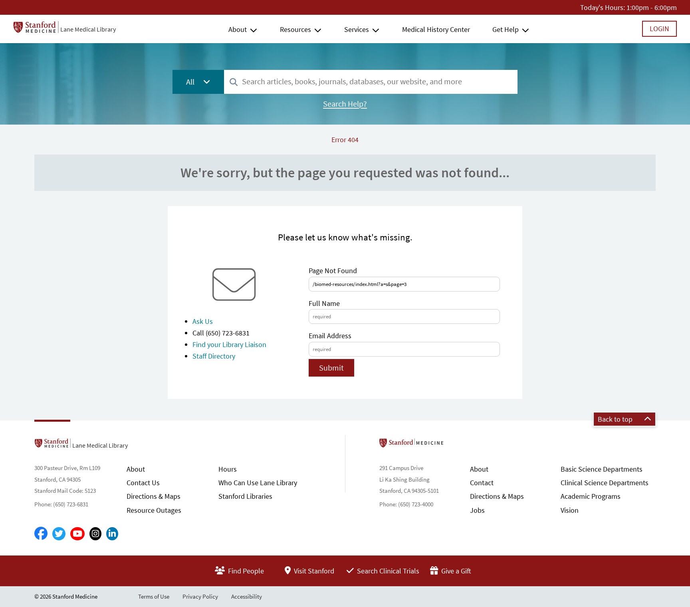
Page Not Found (333, 270)
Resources (295, 29)
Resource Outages (154, 510)
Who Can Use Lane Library (257, 482)
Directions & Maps (153, 496)
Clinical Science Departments (604, 482)
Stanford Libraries (245, 496)
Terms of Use (153, 596)
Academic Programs (591, 496)
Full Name (324, 303)
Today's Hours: (602, 7)
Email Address (330, 335)
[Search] (234, 82)
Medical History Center (436, 29)
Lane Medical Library (88, 29)
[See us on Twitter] (58, 533)
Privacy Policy (200, 596)
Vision (570, 510)
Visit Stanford (313, 570)
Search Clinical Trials (387, 570)
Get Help (505, 29)
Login (659, 28)
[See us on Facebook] (41, 534)
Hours (227, 469)
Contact (482, 482)
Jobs (477, 510)
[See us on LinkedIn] (112, 533)
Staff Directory (213, 356)
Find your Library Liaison (229, 344)
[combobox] (371, 81)
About (237, 29)
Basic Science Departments (601, 469)
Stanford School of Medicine (457, 445)
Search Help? (345, 104)
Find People (245, 570)
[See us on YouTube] (77, 533)
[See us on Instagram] (95, 533)
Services (356, 29)
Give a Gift (455, 570)
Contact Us (143, 482)
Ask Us (202, 321)
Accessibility (246, 596)
